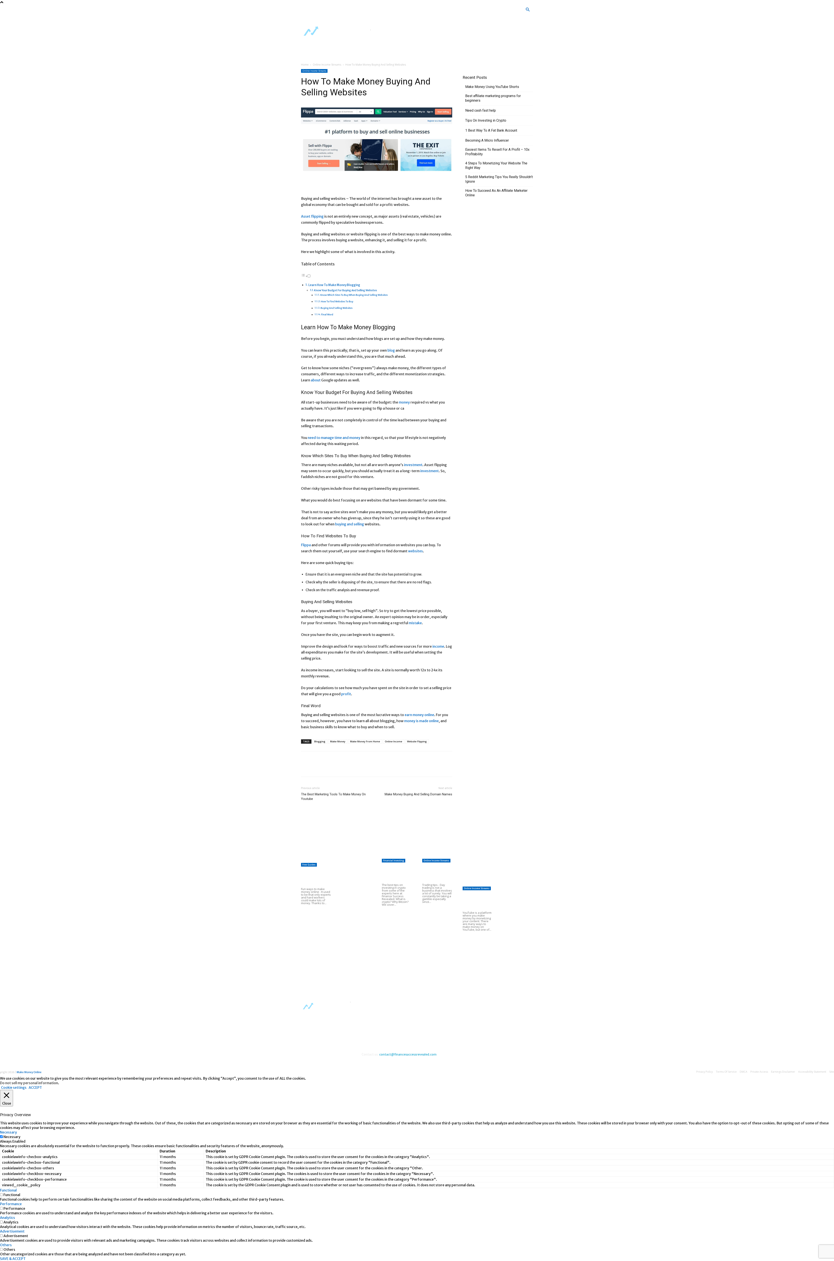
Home (305, 64)
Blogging (319, 741)
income (438, 646)
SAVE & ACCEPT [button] (13, 1258)
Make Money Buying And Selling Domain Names (418, 794)
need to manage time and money (334, 437)
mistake (415, 623)
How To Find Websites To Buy (337, 301)
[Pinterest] (325, 767)
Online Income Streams (327, 64)
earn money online (419, 715)
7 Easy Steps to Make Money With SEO (411, 844)
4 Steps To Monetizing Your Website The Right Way (496, 165)
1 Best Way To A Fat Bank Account (491, 130)
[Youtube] (405, 11)
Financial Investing (393, 860)
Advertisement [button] (12, 1231)
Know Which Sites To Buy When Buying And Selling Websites (354, 294)
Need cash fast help (480, 110)
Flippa (306, 545)
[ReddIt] (345, 767)
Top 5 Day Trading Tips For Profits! (435, 873)
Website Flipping (417, 741)
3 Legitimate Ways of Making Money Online (356, 926)
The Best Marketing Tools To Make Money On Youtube (333, 796)
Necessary (11, 1137)
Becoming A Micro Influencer (487, 140)
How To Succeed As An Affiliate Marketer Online (496, 193)
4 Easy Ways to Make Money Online (355, 873)
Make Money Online (29, 1072)
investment (413, 465)
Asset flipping (312, 216)
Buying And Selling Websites (336, 307)
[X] (392, 11)
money (404, 402)
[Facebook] (379, 11)
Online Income (393, 741)
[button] (528, 10)
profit (346, 694)
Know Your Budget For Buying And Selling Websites (345, 290)
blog (391, 350)
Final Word (327, 314)
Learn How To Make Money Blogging (334, 285)
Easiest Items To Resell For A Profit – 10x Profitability (497, 151)
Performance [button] (11, 1204)
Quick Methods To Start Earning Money (412, 855)
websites (415, 551)
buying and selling (349, 524)
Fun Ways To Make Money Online (314, 877)
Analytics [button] (7, 1217)
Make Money (337, 741)
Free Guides (309, 864)
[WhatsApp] (335, 767)
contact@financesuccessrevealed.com (408, 1054)
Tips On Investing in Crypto (485, 120)
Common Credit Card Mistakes (393, 922)
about (316, 380)
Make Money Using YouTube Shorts (492, 87)
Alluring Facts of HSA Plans (436, 919)
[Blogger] (367, 11)
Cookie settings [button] (13, 1087)
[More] (355, 767)
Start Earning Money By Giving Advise (330, 859)
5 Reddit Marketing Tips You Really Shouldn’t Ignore (499, 179)
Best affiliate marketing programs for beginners (493, 98)
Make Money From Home (365, 741)
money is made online (421, 721)
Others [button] (6, 1245)
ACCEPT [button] (35, 1087)
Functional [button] (8, 1190)
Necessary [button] (8, 1132)
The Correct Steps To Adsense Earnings (412, 834)
